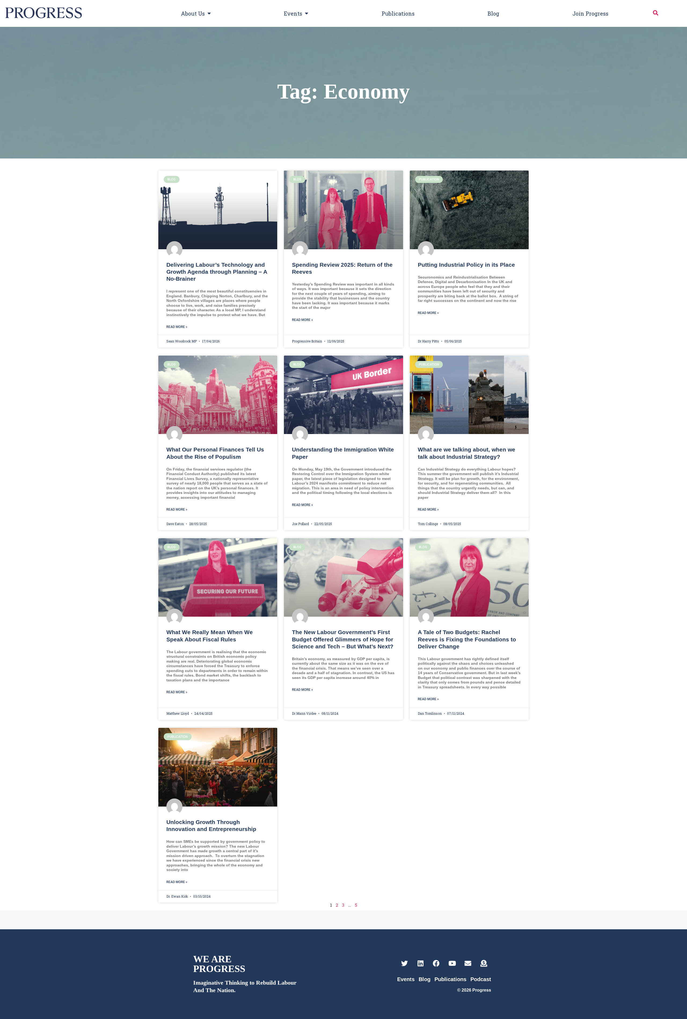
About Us (193, 13)
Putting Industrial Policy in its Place (466, 265)
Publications (398, 13)
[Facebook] (436, 963)
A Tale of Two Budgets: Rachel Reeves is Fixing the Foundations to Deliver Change (467, 639)
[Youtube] (452, 963)
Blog (493, 13)
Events (293, 13)
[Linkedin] (420, 963)
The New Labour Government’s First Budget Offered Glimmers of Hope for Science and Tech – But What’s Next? (342, 639)
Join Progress (590, 13)
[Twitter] (404, 963)
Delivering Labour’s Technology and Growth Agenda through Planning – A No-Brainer (216, 272)
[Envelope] (468, 963)
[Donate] (483, 963)
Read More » (176, 327)
